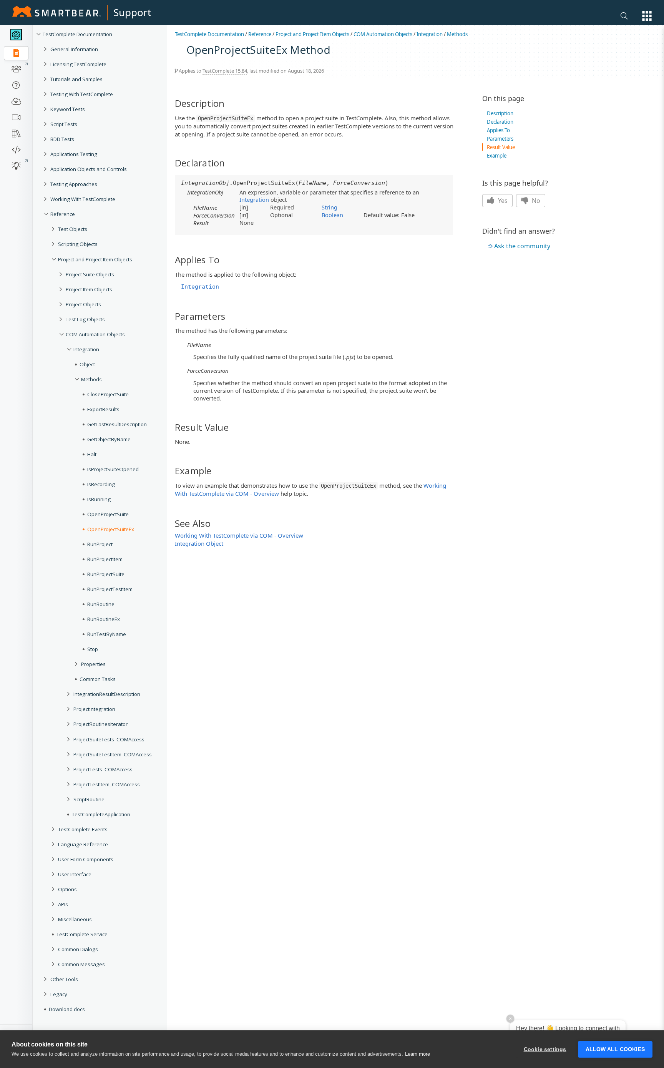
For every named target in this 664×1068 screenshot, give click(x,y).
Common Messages (81, 964)
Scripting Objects (78, 244)
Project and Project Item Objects (95, 259)
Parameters (500, 138)
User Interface (74, 874)
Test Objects (72, 229)
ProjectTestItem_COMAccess (106, 784)
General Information (74, 49)
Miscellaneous (75, 919)
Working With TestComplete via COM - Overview (239, 535)
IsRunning (99, 499)
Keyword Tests (67, 109)
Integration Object (199, 543)
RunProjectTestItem (110, 589)
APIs (63, 904)
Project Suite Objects (90, 274)
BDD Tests (62, 139)
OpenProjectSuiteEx (110, 529)
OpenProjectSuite (108, 514)
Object (87, 364)
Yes (502, 200)
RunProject (100, 544)
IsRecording (101, 484)
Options (67, 889)
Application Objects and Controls (88, 169)
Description (500, 113)
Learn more (417, 1054)
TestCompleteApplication (101, 814)
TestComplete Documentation (77, 34)
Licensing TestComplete (78, 64)
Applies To (498, 130)
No (535, 200)
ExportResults (103, 409)
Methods (91, 379)
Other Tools (64, 979)
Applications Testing (73, 154)
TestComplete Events (83, 829)
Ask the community (522, 246)
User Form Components (85, 859)
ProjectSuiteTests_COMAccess (108, 739)
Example (496, 155)
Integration (86, 349)
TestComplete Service (82, 934)
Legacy (58, 994)
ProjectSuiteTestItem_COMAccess (112, 754)
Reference (62, 214)
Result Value (501, 147)
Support (132, 12)
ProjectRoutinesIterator (100, 724)
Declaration (500, 121)
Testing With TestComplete (81, 94)
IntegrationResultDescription (106, 694)
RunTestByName (106, 634)
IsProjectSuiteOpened (113, 469)
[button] (647, 15)
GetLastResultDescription (117, 424)
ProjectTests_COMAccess (103, 769)
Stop (92, 649)
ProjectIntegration (94, 709)
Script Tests (63, 124)
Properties (93, 664)
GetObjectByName (109, 439)
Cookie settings (545, 1049)
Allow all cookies (615, 1049)
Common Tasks (98, 679)
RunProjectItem (105, 559)
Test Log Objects (85, 319)
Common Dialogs (78, 949)
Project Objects (83, 304)
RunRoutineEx (103, 619)
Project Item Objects (89, 289)
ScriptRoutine (89, 799)
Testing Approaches (73, 184)
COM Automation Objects (95, 334)
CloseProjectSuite (108, 394)
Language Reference (83, 844)
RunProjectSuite (105, 574)
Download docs (67, 1009)
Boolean (332, 215)
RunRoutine (101, 604)
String (329, 207)
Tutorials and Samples (76, 79)
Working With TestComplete (82, 199)
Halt (91, 454)
